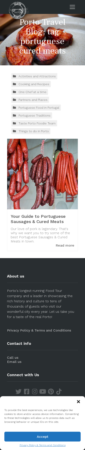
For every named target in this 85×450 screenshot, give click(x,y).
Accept (42, 437)
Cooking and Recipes (34, 84)
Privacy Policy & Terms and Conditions (43, 445)
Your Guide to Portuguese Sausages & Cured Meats (38, 219)
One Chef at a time (32, 92)
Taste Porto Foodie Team (37, 123)
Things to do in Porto (34, 131)
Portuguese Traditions (35, 115)
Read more (65, 245)
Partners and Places (33, 100)
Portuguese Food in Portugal (39, 107)
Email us (14, 362)
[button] (78, 401)
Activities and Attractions (37, 76)
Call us (12, 357)
